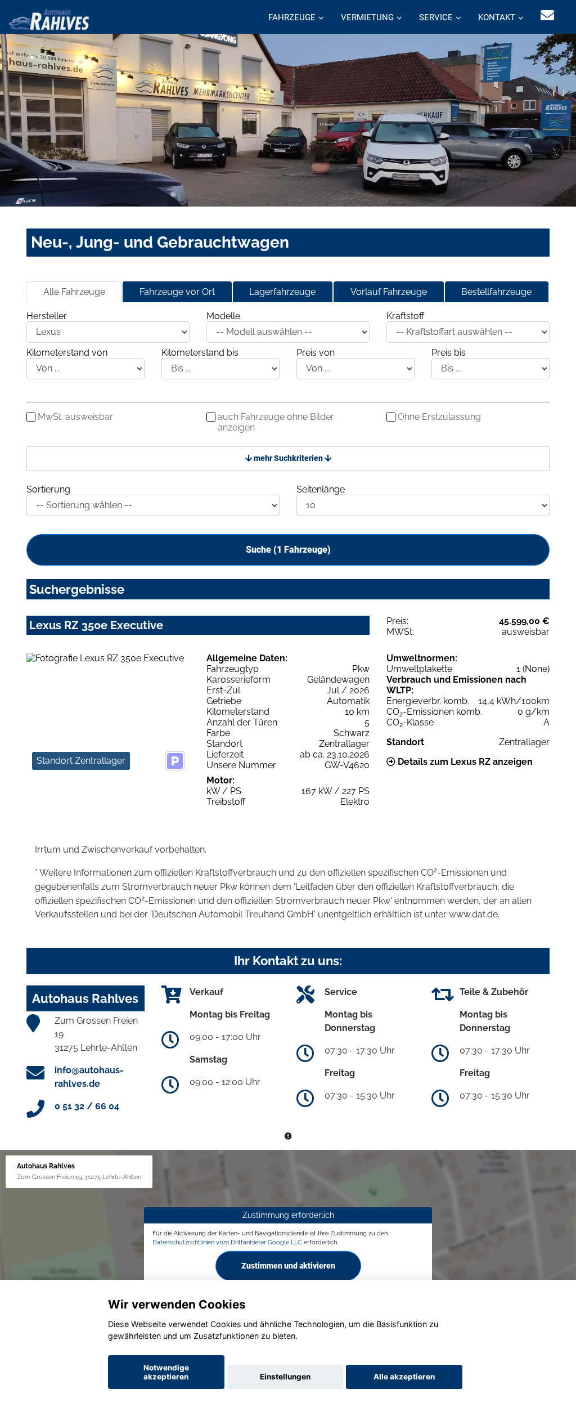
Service (436, 17)
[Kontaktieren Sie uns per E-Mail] (547, 15)
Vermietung (367, 17)
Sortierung (48, 489)
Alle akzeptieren (404, 1376)
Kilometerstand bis (199, 352)
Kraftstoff (405, 316)
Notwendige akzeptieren (166, 1372)
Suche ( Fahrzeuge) (288, 549)
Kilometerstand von (66, 352)
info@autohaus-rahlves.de (89, 1077)
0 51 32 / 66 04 (87, 1106)
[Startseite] (48, 18)
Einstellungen (285, 1376)
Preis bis (448, 352)
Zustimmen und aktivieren (288, 1265)
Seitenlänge (320, 489)
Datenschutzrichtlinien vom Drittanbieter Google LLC (227, 1241)
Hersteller (46, 316)
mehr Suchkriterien (288, 458)
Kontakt (496, 17)
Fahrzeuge (292, 17)
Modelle (223, 316)
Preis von (315, 352)
